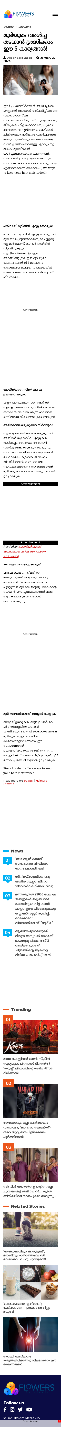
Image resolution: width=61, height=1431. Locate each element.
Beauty (8, 26)
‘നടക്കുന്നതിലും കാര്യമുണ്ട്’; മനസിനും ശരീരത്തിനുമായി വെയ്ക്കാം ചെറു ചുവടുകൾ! (24, 1255)
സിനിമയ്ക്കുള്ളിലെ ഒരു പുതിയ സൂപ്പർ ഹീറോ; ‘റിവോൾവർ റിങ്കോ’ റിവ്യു (34, 881)
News (17, 851)
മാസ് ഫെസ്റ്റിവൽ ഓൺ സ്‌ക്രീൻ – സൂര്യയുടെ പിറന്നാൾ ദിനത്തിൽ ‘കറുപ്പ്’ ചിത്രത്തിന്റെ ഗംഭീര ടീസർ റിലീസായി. (28, 1066)
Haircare (41, 780)
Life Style (24, 26)
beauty (29, 780)
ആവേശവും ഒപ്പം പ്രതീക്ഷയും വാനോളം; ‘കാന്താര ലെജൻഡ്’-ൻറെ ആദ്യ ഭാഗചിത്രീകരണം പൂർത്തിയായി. (27, 1130)
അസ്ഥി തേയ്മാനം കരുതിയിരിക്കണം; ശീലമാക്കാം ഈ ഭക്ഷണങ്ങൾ (29, 1360)
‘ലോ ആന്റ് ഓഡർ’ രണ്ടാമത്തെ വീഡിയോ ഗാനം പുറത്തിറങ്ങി (31, 864)
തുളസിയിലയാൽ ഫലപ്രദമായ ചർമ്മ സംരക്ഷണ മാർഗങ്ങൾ (24, 551)
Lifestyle (8, 784)
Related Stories (28, 1206)
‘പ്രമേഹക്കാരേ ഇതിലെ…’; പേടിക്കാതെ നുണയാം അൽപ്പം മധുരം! (26, 1308)
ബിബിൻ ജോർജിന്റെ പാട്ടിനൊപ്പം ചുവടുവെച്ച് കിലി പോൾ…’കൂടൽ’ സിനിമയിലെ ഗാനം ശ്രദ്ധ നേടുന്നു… (29, 1191)
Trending (21, 1009)
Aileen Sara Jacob (19, 57)
